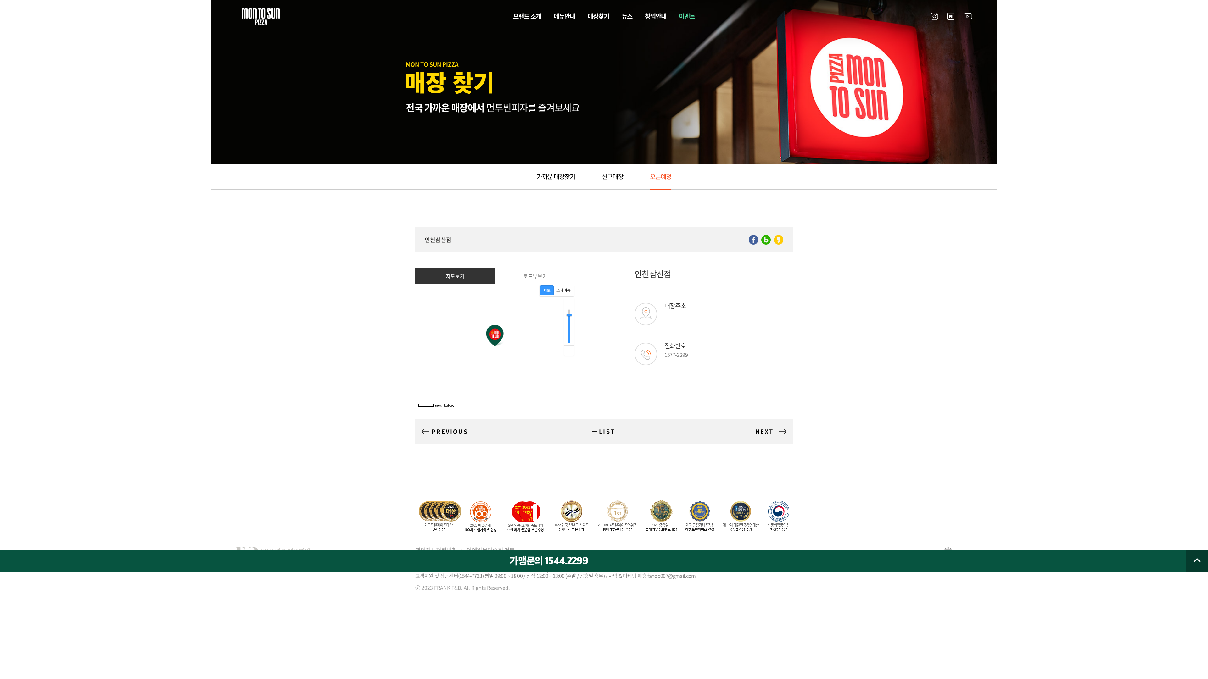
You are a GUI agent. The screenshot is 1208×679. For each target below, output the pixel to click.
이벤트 (687, 16)
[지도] (547, 290)
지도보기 (455, 276)
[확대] (569, 302)
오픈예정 (660, 176)
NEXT (764, 431)
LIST (607, 431)
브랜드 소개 (527, 16)
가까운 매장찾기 (556, 176)
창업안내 (655, 16)
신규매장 (612, 176)
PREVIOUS (450, 431)
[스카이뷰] (563, 290)
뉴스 (627, 16)
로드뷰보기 (535, 276)
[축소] (569, 350)
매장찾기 (598, 16)
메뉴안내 (564, 16)
